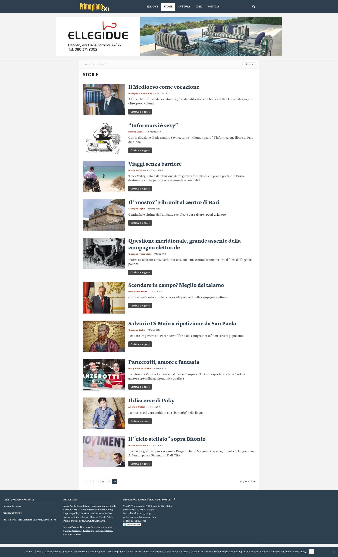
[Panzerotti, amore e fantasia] (104, 374)
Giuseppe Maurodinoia (140, 93)
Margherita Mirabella (139, 368)
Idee (199, 6)
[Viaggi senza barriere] (104, 176)
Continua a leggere (140, 111)
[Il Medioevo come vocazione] (104, 99)
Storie (168, 6)
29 (108, 481)
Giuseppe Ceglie (136, 208)
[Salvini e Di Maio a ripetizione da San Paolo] (104, 336)
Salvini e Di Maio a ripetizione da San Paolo (182, 324)
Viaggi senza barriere (155, 164)
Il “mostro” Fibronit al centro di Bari (173, 202)
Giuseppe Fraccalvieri (139, 253)
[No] (333, 552)
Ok (311, 551)
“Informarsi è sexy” (153, 125)
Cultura (184, 6)
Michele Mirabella (137, 291)
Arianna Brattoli (136, 406)
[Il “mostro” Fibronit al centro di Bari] (104, 215)
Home (85, 64)
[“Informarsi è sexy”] (104, 138)
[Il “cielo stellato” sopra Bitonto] (104, 451)
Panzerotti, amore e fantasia (163, 362)
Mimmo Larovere (137, 131)
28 (103, 481)
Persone (152, 6)
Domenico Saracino (138, 170)
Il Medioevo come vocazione (163, 87)
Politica (213, 6)
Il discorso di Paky (151, 401)
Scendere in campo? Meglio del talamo (176, 285)
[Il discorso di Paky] (104, 413)
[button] (254, 7)
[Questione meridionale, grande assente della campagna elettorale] (104, 253)
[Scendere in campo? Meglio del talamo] (104, 298)
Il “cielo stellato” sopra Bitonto (167, 439)
